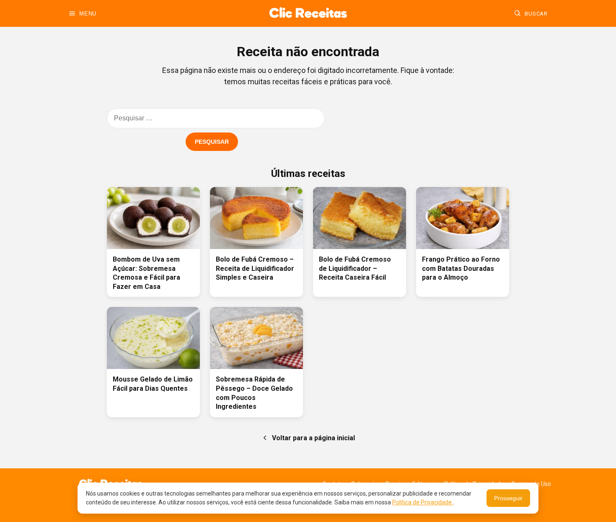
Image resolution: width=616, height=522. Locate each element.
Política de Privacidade (422, 502)
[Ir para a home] (308, 13)
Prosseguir (508, 498)
